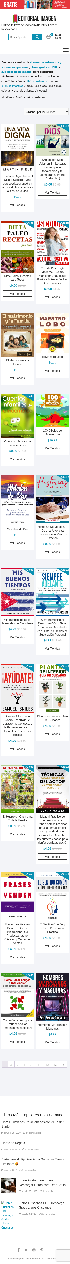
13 (55, 1064)
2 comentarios (48, 1213)
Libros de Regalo (13, 1143)
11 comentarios (33, 1132)
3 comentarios (29, 1170)
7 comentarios (31, 1149)
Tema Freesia (32, 1258)
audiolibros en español (16, 71)
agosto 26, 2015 (11, 1149)
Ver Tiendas (17, 205)
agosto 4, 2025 (28, 1213)
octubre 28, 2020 (11, 1132)
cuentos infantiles (12, 86)
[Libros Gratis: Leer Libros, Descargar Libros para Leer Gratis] (8, 1180)
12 (47, 1064)
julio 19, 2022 (10, 1170)
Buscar (37, 37)
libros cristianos (37, 81)
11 (39, 1064)
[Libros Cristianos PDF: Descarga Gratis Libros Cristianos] (8, 1203)
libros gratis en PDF (44, 67)
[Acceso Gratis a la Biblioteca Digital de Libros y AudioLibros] (35, 2)
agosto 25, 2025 (29, 1191)
